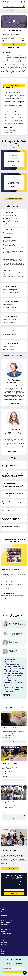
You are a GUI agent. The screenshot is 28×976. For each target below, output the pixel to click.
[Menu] (24, 1)
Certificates (3, 907)
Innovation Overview (5, 927)
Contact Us (3, 953)
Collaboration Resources (6, 933)
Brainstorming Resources (6, 926)
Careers (3, 951)
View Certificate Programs (14, 198)
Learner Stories (4, 944)
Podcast (3, 918)
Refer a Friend (4, 946)
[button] (3, 554)
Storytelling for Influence (11, 802)
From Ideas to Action (9, 763)
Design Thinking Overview (6, 920)
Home (4, 10)
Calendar (3, 911)
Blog (2, 917)
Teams (2, 909)
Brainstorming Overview (6, 924)
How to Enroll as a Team (10, 868)
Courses (7, 10)
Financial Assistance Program (7, 947)
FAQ (2, 949)
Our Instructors (4, 942)
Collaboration (4, 931)
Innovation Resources (5, 929)
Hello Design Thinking (9, 728)
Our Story (3, 940)
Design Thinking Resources (6, 922)
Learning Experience (5, 938)
